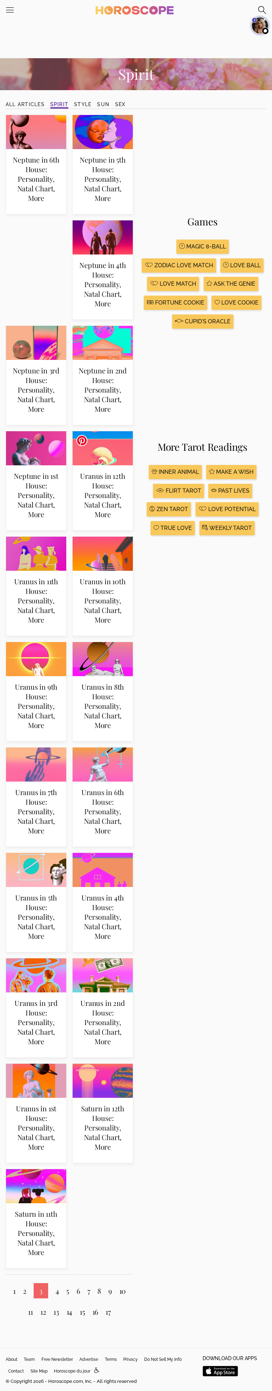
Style (82, 104)
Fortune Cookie (179, 302)
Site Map (38, 1371)
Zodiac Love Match (183, 265)
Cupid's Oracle (207, 321)
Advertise (88, 1359)
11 (30, 1311)
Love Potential (231, 509)
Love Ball (245, 265)
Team (29, 1359)
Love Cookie (239, 302)
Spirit (59, 104)
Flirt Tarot (182, 490)
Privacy (130, 1359)
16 (95, 1311)
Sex (120, 104)
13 (56, 1311)
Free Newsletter (57, 1359)
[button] (97, 1370)
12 (43, 1311)
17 (108, 1311)
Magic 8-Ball (205, 246)
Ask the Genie (233, 283)
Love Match (177, 283)
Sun (103, 104)
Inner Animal (178, 472)
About (11, 1359)
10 (122, 1291)
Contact (16, 1371)
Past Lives (233, 490)
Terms (111, 1359)
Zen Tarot (171, 509)
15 (82, 1311)
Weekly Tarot (230, 528)
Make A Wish (234, 472)
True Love (175, 528)
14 (70, 1311)
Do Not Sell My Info (163, 1359)
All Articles (25, 104)
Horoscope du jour (72, 1371)
